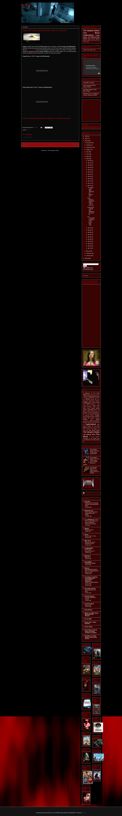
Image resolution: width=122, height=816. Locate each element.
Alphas (97, 38)
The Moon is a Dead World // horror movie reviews (91, 637)
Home (50, 145)
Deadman (97, 397)
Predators (92, 418)
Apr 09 (90, 230)
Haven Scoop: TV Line (90, 536)
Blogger (84, 812)
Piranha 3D (86, 418)
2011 (86, 140)
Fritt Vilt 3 (90, 402)
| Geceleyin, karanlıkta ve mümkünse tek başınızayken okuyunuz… (91, 579)
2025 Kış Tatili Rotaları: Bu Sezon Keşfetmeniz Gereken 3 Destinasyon (91, 522)
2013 (86, 138)
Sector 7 (85, 422)
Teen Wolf (87, 41)
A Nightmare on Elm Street (91, 393)
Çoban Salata (88, 626)
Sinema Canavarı (89, 596)
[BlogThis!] (47, 127)
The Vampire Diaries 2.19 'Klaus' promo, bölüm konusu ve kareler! (94, 470)
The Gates (94, 429)
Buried (97, 396)
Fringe (27, 130)
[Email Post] (41, 127)
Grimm (84, 40)
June (87, 154)
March (88, 251)
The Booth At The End (91, 427)
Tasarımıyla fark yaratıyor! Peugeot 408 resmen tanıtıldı (91, 513)
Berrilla (87, 528)
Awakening (85, 396)
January (88, 255)
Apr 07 (90, 234)
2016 (86, 136)
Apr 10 (90, 227)
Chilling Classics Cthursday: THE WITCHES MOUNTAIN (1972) (91, 504)
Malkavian (88, 555)
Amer (88, 394)
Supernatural (88, 35)
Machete (85, 412)
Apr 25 (90, 167)
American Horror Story (92, 40)
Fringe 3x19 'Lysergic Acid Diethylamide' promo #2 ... (90, 211)
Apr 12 (90, 183)
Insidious (89, 406)
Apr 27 (90, 162)
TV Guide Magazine (94, 436)
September (89, 147)
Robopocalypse (86, 421)
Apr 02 (90, 246)
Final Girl (87, 501)
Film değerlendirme (90, 400)
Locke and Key (91, 411)
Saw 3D (92, 421)
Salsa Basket (88, 609)
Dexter (85, 37)
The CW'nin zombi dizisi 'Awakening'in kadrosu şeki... (90, 192)
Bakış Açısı (88, 557)
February (89, 253)
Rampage (97, 418)
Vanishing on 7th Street (89, 438)
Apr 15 (90, 178)
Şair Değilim (88, 562)
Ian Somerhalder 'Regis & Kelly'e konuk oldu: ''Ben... (90, 221)
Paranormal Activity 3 (90, 415)
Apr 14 (90, 181)
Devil (84, 399)
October (88, 145)
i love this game (89, 603)
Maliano (87, 568)
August (88, 149)
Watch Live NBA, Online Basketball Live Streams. (91, 614)
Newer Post (26, 145)
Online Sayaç (85, 275)
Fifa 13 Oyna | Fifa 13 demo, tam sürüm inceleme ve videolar (91, 631)
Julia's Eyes (96, 406)
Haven (85, 39)
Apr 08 (90, 232)
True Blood (91, 33)
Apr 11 (90, 185)
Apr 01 (90, 248)
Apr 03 (90, 243)
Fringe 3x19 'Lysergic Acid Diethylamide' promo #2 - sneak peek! (45, 30)
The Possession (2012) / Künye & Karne (89, 86)
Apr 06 (90, 237)
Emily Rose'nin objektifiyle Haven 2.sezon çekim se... (90, 201)
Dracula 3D (93, 399)
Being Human (91, 38)
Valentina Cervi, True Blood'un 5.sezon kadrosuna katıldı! (91, 94)
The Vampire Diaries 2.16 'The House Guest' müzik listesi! (94, 451)
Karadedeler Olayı (92, 409)
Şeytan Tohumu (91, 422)
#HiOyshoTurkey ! (89, 529)
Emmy (84, 400)
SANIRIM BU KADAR (90, 563)
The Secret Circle (94, 430)
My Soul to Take (86, 413)
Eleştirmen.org (89, 510)
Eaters (98, 399)
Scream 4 (96, 421)
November (89, 142)
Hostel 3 (93, 403)
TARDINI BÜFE (89, 548)
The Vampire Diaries (91, 31)
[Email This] (45, 127)
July (87, 151)
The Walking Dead (93, 37)
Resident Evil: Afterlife (91, 419)
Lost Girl (98, 411)
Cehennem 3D (86, 397)
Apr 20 (90, 172)
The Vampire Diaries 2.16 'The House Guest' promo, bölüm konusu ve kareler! (91, 461)
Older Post (75, 145)
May (87, 156)
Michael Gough (91, 412)
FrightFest (97, 400)
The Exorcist (86, 429)
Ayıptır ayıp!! (88, 605)
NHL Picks (88, 540)
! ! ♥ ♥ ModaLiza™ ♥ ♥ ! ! (92, 519)
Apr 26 (90, 165)
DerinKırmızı (26, 5)
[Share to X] (49, 127)
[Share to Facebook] (50, 127)
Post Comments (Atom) (53, 150)
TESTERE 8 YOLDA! (88, 82)
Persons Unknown (95, 416)
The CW (97, 427)
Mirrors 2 (97, 412)
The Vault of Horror (90, 588)
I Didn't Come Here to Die (89, 50)
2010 (86, 258)
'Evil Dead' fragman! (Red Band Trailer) (90, 90)
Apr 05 (90, 239)
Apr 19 (90, 174)
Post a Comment (28, 137)
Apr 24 (90, 169)
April (87, 158)
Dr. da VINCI (88, 619)
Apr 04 (90, 241)
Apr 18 (90, 176)
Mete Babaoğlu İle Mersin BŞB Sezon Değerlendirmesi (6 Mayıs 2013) (92, 571)
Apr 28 (90, 160)
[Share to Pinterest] (52, 127)
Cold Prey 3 (92, 397)
